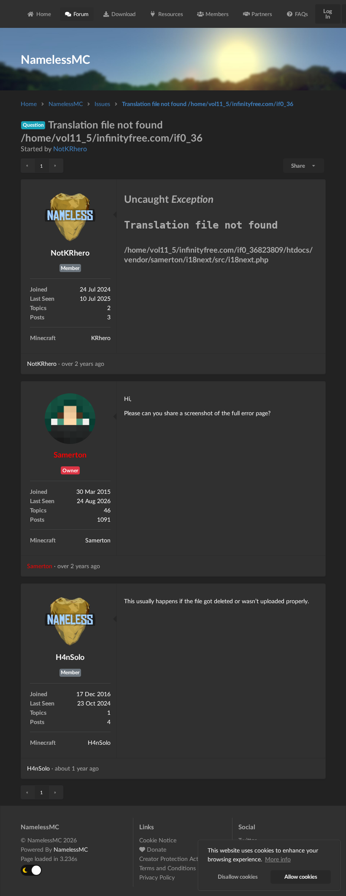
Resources (170, 14)
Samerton (70, 454)
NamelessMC (66, 103)
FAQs (301, 14)
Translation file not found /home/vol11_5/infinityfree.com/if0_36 (207, 103)
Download (123, 14)
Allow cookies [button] (300, 877)
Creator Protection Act (168, 858)
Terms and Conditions (167, 867)
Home (43, 14)
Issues (102, 103)
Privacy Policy (157, 877)
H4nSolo (70, 657)
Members (217, 14)
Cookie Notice (157, 840)
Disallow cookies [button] (238, 877)
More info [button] (278, 859)
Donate (155, 849)
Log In (327, 14)
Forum (81, 14)
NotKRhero (70, 148)
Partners (261, 14)
